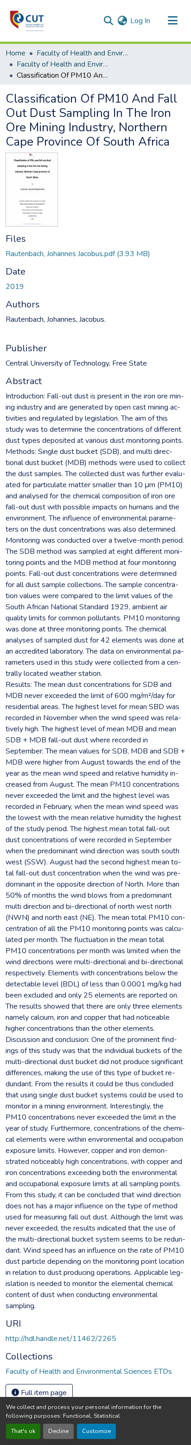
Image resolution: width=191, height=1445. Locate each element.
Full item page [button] (43, 1393)
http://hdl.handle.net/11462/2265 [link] (61, 1339)
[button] (27, 20)
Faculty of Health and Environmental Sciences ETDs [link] (63, 64)
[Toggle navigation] (172, 21)
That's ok (23, 1431)
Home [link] (15, 53)
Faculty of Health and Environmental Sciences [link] (83, 53)
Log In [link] (140, 21)
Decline (58, 1431)
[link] (95, 253)
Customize (96, 1431)
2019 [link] (15, 287)
